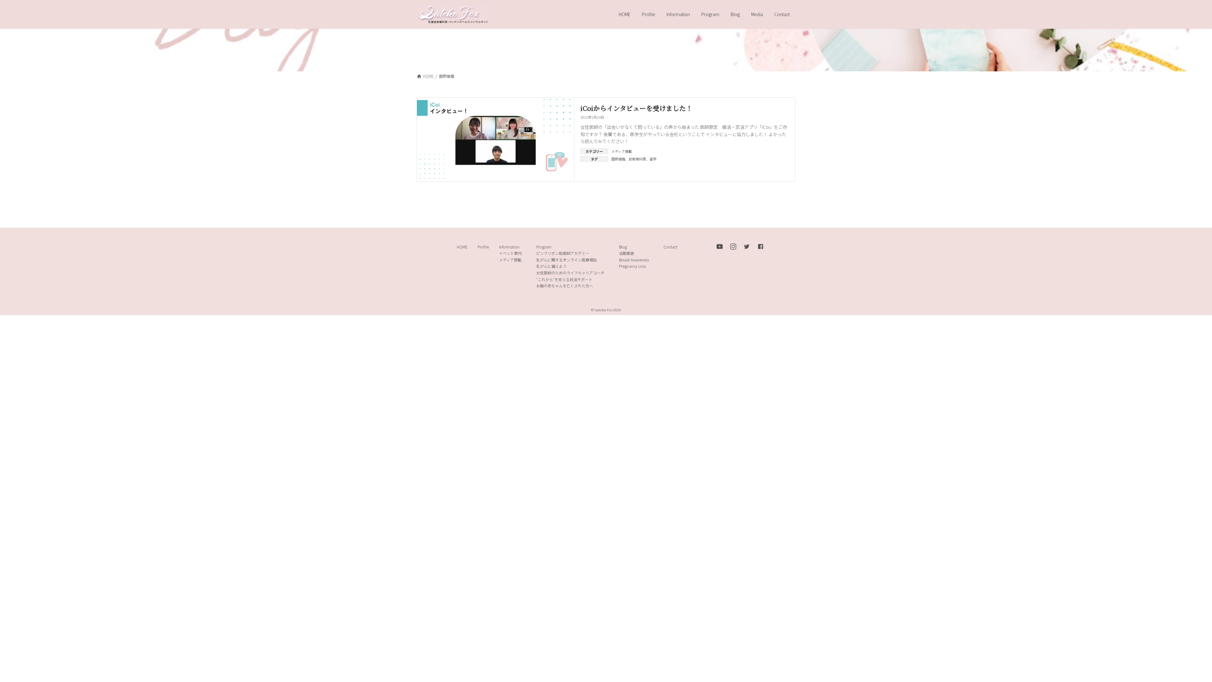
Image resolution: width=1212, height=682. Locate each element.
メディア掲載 (621, 151)
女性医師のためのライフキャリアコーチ (570, 272)
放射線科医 (637, 158)
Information (509, 246)
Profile (483, 246)
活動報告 (626, 253)
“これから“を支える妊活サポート (564, 279)
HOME (462, 246)
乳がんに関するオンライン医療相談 (566, 259)
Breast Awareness (634, 259)
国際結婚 (618, 158)
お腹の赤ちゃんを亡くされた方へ (564, 286)
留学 (653, 158)
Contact (670, 246)
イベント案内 (510, 253)
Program (543, 246)
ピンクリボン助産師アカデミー (562, 253)
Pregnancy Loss (632, 266)
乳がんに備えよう (551, 266)
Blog (623, 246)
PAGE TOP (1181, 655)
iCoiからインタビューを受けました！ (636, 108)
